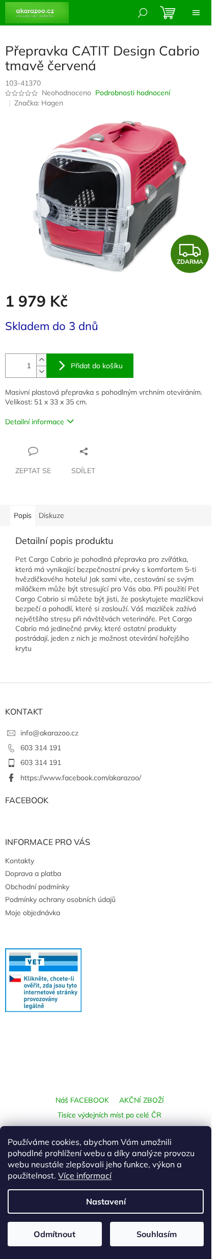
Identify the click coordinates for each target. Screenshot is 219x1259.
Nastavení (106, 1201)
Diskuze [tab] (51, 515)
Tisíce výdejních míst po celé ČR (109, 1114)
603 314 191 (40, 747)
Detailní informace (34, 421)
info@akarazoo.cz (49, 732)
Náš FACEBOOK (82, 1100)
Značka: (38, 102)
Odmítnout (54, 1234)
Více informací (85, 1175)
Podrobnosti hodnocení (132, 92)
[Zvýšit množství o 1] (41, 360)
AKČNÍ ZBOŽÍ (141, 1100)
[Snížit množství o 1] (41, 371)
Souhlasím (156, 1234)
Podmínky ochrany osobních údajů (60, 899)
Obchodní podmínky (37, 886)
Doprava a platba (33, 873)
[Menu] (196, 13)
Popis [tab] (23, 515)
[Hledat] (142, 13)
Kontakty (19, 860)
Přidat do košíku (97, 365)
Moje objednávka (32, 912)
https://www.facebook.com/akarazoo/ (80, 777)
